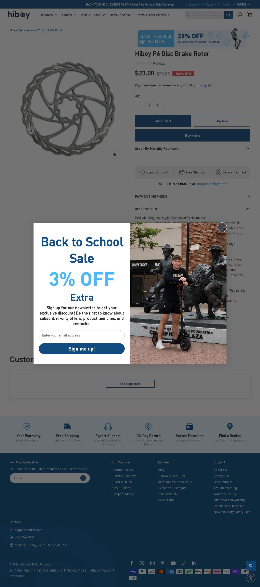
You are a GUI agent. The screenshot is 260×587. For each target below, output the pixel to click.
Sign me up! (82, 348)
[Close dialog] (221, 227)
